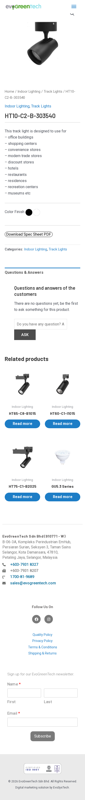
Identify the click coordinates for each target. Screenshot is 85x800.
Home (9, 91)
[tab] (42, 272)
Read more (22, 423)
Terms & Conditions (42, 647)
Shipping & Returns (42, 653)
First (11, 701)
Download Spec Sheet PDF (28, 234)
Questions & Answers (24, 272)
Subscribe (42, 736)
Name (14, 684)
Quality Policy (42, 635)
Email (13, 713)
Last (48, 701)
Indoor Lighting (28, 91)
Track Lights (53, 91)
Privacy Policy (42, 641)
